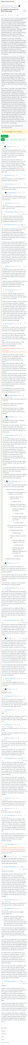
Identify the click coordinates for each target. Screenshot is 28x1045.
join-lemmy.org (5, 1042)
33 (3, 15)
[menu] (26, 1)
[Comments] (24, 11)
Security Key (21, 168)
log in (10, 131)
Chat (3, 143)
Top (7, 139)
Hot (3, 139)
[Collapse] (2, 146)
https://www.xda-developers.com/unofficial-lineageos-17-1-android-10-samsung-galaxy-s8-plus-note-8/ (14, 849)
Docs (2, 1036)
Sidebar (4, 136)
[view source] (17, 15)
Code (2, 1039)
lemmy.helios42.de (7, 1)
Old (24, 139)
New (20, 139)
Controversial (13, 139)
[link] (5, 15)
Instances (3, 1034)
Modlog (3, 1031)
